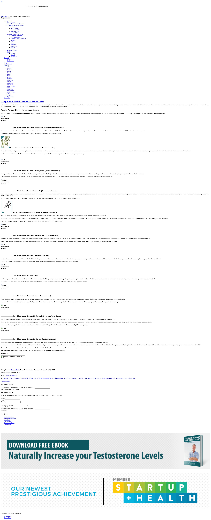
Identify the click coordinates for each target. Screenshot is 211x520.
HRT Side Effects (15, 37)
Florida (9, 71)
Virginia (9, 95)
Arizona (9, 68)
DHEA (12, 49)
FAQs (8, 52)
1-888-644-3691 (5, 16)
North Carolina (11, 86)
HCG (12, 41)
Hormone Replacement (10, 418)
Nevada (9, 81)
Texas (8, 93)
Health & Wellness (9, 417)
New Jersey (10, 83)
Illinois (9, 74)
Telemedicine (7, 421)
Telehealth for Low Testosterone (15, 23)
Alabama (9, 67)
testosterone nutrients (121, 378)
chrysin (18, 378)
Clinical (13, 55)
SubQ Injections (15, 31)
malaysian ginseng (58, 378)
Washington (10, 96)
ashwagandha (12, 378)
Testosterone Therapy (11, 375)
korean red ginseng (48, 378)
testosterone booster (100, 378)
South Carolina (11, 92)
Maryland (9, 78)
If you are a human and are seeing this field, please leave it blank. (18, 387)
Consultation (14, 56)
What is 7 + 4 (5, 407)
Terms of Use (7, 518)
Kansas (9, 77)
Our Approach (7, 21)
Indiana (9, 75)
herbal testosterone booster (36, 378)
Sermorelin (13, 44)
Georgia (9, 72)
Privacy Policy (8, 516)
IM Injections (14, 32)
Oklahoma (10, 89)
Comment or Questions (7, 405)
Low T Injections (15, 29)
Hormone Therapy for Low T (18, 38)
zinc (134, 378)
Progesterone (14, 46)
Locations (6, 65)
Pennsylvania (10, 90)
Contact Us (7, 98)
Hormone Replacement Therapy (15, 34)
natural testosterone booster (71, 378)
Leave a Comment (5, 381)
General (13, 53)
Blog (5, 62)
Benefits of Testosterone (17, 35)
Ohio (8, 87)
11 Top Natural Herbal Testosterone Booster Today (22, 101)
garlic (26, 378)
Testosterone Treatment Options (15, 25)
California (9, 69)
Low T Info (7, 420)
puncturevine (91, 378)
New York (10, 84)
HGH (12, 43)
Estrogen (13, 40)
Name (3, 398)
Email (3, 400)
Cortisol (13, 47)
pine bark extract (83, 378)
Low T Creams (14, 28)
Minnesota (10, 80)
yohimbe (130, 378)
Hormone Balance (12, 50)
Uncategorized (8, 424)
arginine (6, 378)
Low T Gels (14, 26)
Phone (3, 402)
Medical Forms (8, 64)
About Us (6, 58)
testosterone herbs (110, 378)
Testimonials (10, 61)
